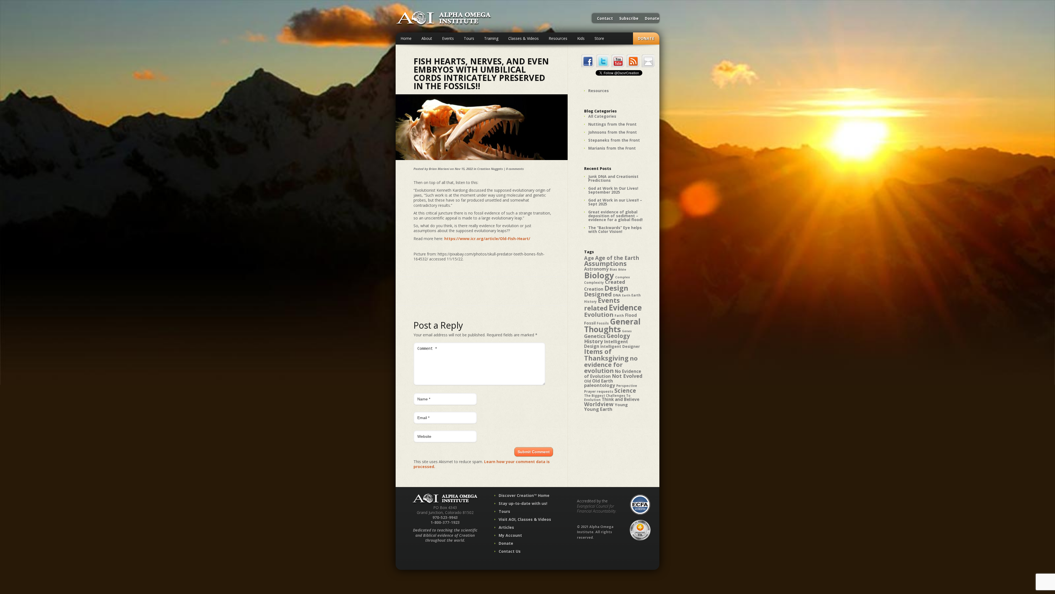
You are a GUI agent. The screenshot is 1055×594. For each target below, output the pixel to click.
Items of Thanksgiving (606, 354)
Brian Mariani (439, 169)
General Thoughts (612, 325)
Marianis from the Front (612, 148)
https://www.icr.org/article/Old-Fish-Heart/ (487, 238)
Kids (581, 38)
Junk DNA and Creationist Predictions (613, 178)
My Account (510, 535)
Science (625, 390)
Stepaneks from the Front (614, 140)
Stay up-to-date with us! (523, 503)
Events (448, 38)
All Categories (602, 116)
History (593, 341)
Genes (627, 331)
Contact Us (510, 551)
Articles (506, 527)
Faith (619, 315)
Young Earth (598, 409)
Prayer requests (598, 391)
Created (615, 281)
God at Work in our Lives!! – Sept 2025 (615, 202)
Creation (593, 289)
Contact (605, 18)
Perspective (626, 385)
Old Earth (602, 381)
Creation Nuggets (490, 169)
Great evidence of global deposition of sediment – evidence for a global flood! (615, 215)
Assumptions (605, 263)
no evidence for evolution (611, 364)
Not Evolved (627, 376)
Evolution (598, 314)
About (426, 38)
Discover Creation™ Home (524, 495)
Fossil (590, 323)
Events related (602, 304)
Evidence (625, 307)
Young (621, 404)
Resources (558, 38)
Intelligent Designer (620, 346)
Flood (631, 315)
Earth (626, 295)
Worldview (598, 404)
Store (599, 38)
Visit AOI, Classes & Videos (525, 519)
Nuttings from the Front (612, 124)
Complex (622, 277)
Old (587, 381)
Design (616, 288)
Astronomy (596, 269)
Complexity (594, 282)
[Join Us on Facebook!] (587, 60)
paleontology (599, 385)
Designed (598, 294)
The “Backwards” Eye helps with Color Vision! (615, 229)
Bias (613, 269)
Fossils (603, 323)
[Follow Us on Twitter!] (602, 60)
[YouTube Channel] (618, 60)
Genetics (595, 335)
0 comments (515, 169)
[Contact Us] (648, 60)
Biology (599, 275)
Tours (469, 38)
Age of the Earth (617, 258)
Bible (622, 269)
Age (589, 257)
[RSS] (633, 60)
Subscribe (628, 18)
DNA (617, 295)
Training (491, 38)
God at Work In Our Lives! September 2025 (613, 190)
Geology (618, 336)
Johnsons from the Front (612, 132)
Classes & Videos (523, 38)
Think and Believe (620, 399)
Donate (652, 18)
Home (406, 38)
